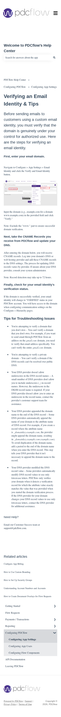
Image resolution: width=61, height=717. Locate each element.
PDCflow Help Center (15, 79)
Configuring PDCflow (15, 86)
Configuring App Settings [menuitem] (22, 639)
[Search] (54, 57)
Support (28, 701)
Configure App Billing (14, 563)
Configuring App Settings (44, 86)
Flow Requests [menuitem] (12, 612)
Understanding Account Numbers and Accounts (25, 588)
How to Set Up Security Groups (18, 580)
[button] (54, 606)
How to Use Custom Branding (17, 571)
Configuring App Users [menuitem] (20, 646)
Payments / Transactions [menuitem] (17, 619)
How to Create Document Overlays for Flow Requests (27, 596)
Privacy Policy (10, 704)
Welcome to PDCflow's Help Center (27, 48)
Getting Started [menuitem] (12, 606)
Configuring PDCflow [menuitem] (16, 632)
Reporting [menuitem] (10, 626)
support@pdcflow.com (15, 528)
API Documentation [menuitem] (15, 659)
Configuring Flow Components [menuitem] (24, 652)
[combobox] (27, 57)
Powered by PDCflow (13, 701)
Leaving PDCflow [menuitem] (14, 666)
